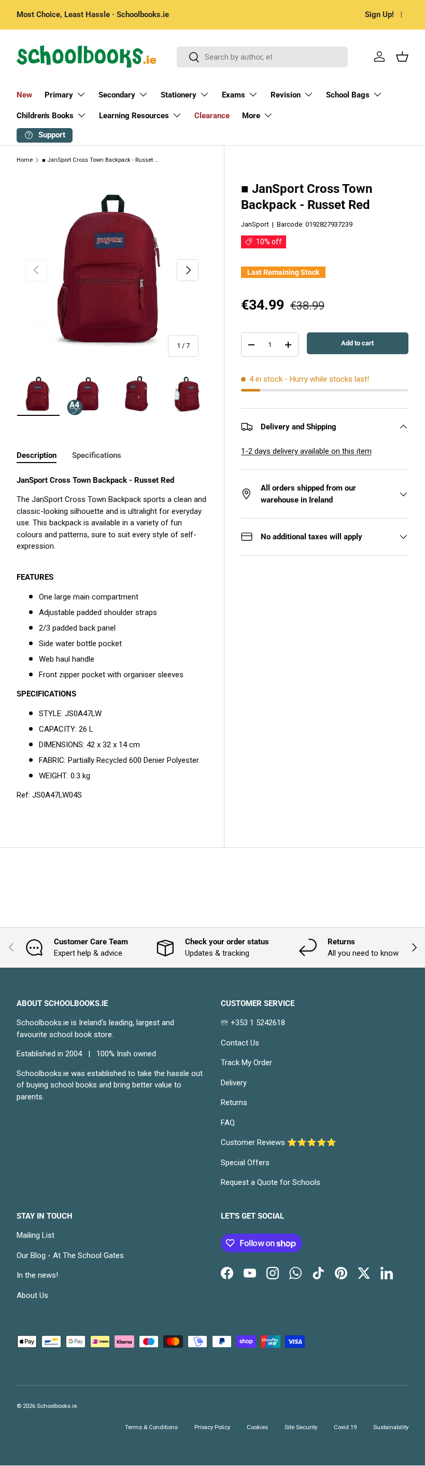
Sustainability (390, 1427)
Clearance (212, 115)
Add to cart (357, 343)
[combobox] (262, 57)
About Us (32, 1295)
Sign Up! (379, 14)
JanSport (255, 224)
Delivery (234, 1082)
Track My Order (246, 1062)
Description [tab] (36, 455)
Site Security (301, 1427)
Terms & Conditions (151, 1427)
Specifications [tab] (96, 455)
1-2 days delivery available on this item (306, 451)
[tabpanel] (112, 637)
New (24, 95)
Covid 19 (345, 1427)
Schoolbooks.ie (57, 1406)
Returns (234, 1102)
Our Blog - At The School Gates (70, 1255)
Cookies (257, 1427)
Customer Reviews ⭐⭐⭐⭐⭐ (278, 1142)
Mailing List (35, 1235)
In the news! (37, 1275)
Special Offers (245, 1162)
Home (25, 160)
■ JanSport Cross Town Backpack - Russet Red (100, 160)
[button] (402, 56)
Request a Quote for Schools (270, 1182)
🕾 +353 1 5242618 (253, 1022)
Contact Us (240, 1043)
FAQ (228, 1122)
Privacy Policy (212, 1427)
